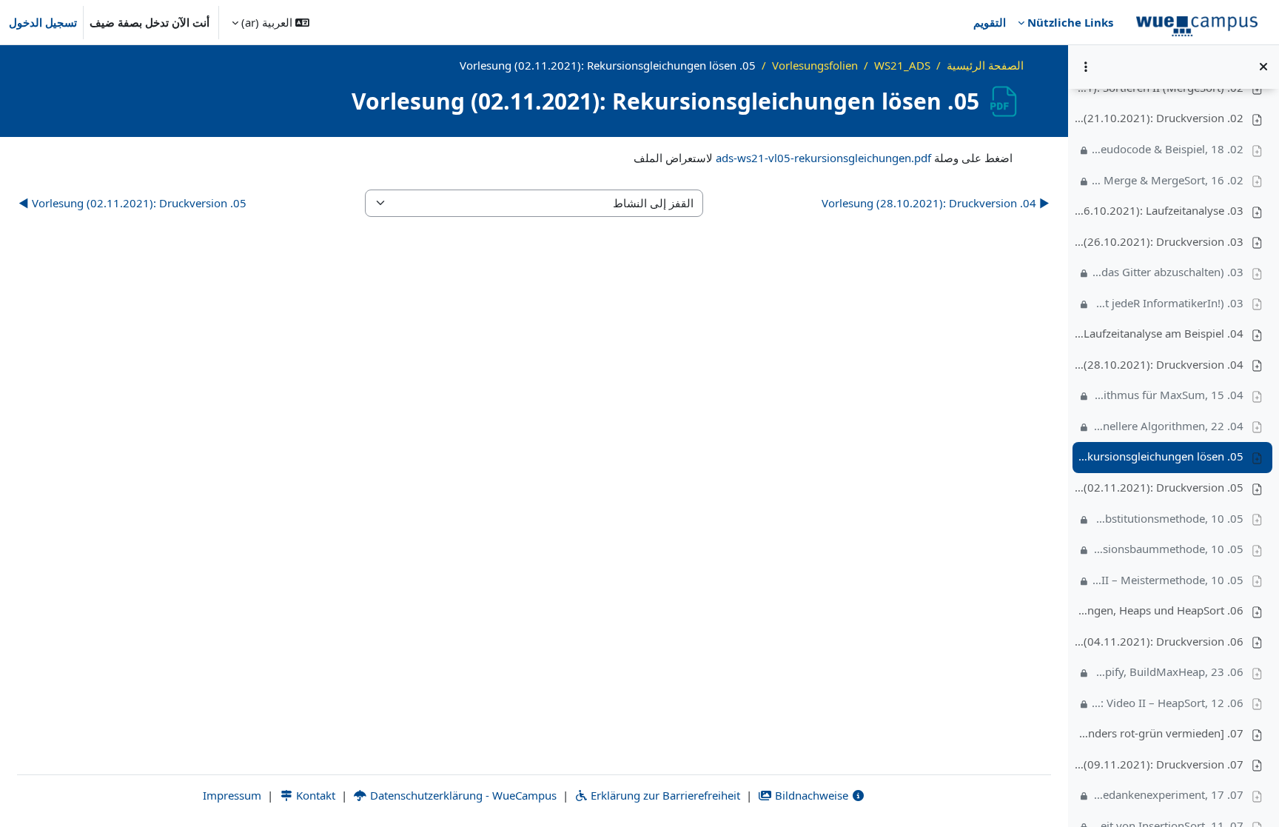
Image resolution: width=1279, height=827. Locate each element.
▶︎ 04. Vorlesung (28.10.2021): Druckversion (936, 202)
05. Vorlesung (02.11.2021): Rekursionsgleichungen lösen (1158, 456)
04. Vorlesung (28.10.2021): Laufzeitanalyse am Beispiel (1158, 333)
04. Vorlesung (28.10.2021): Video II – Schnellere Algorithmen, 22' (1168, 425)
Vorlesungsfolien (815, 65)
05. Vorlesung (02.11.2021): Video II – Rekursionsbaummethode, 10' (1168, 548)
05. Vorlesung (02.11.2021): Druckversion (1158, 487)
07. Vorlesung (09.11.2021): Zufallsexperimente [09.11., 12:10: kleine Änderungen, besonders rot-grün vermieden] (1158, 733)
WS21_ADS (902, 65)
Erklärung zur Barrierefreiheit (664, 795)
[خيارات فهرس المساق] (1086, 66)
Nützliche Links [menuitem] (1070, 22)
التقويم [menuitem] (989, 22)
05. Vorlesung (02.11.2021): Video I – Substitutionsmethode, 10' (1168, 518)
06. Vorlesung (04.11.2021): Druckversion (1158, 641)
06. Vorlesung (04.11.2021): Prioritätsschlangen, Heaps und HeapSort (1158, 610)
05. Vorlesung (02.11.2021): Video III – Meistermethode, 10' (1168, 579)
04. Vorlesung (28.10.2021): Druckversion (1158, 364)
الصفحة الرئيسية (985, 65)
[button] (270, 22)
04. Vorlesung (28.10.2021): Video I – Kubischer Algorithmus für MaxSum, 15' (1168, 394)
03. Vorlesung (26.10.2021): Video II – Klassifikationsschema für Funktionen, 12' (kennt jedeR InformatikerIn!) (1168, 302)
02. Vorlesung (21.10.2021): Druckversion (1158, 117)
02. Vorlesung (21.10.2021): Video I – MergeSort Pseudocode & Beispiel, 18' (1168, 148)
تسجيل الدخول (43, 22)
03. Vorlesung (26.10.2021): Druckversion (1158, 241)
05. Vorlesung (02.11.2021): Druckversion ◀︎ (132, 202)
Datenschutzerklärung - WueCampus (462, 795)
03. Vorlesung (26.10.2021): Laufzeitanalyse (1158, 210)
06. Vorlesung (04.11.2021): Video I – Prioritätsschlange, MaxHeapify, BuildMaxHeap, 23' (1168, 671)
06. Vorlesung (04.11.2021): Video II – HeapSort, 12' (1168, 702)
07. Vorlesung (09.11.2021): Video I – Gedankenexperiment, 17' (1168, 794)
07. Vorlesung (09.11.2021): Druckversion (1158, 764)
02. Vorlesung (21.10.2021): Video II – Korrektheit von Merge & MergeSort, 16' (1168, 180)
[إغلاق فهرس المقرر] (1263, 66)
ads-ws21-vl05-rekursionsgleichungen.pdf (823, 157)
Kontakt (314, 795)
